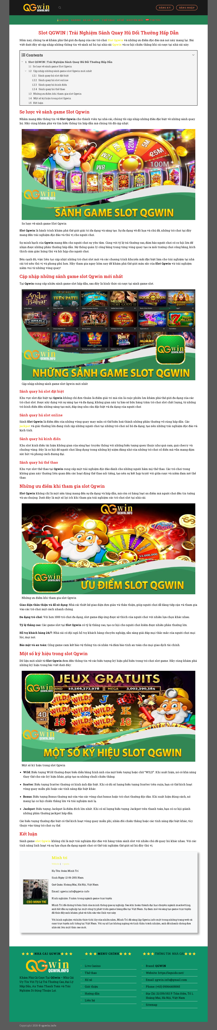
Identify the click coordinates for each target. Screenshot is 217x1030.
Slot (96, 20)
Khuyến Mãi (134, 20)
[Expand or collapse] (193, 55)
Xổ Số (120, 20)
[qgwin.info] (36, 8)
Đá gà (87, 20)
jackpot (24, 426)
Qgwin (117, 44)
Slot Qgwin (115, 40)
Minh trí (59, 857)
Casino (76, 20)
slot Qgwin (43, 841)
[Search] (59, 7)
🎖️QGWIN (62, 20)
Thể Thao (108, 20)
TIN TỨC (155, 20)
